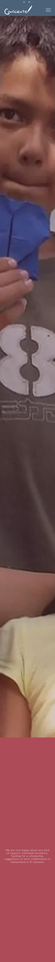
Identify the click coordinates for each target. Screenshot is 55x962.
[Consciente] (23, 10)
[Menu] (47, 10)
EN (29, 2)
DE (24, 2)
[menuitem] (24, 2)
